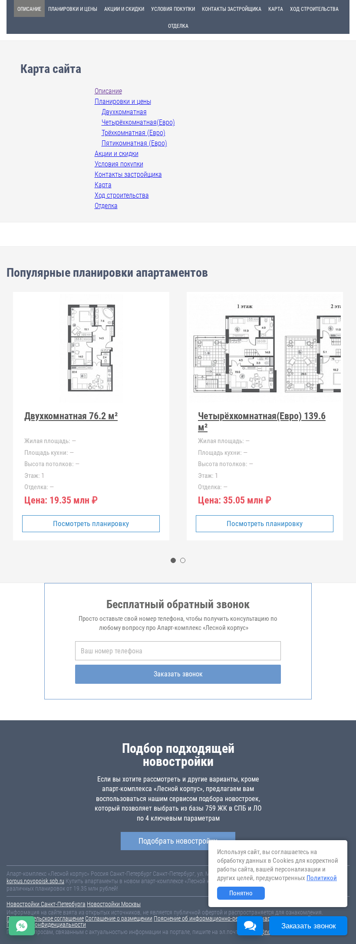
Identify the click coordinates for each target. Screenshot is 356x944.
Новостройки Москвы (114, 904)
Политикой (322, 878)
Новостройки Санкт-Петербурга (46, 904)
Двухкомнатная (124, 112)
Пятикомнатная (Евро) (134, 143)
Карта (275, 9)
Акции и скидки (124, 9)
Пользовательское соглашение (45, 918)
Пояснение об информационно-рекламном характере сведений (232, 918)
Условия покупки (173, 9)
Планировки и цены (72, 9)
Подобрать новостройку (178, 840)
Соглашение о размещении (118, 918)
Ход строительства (314, 9)
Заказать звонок (178, 674)
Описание (29, 9)
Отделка (178, 26)
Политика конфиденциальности (46, 924)
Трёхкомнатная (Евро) (133, 133)
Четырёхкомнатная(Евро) (138, 122)
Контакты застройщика (231, 9)
